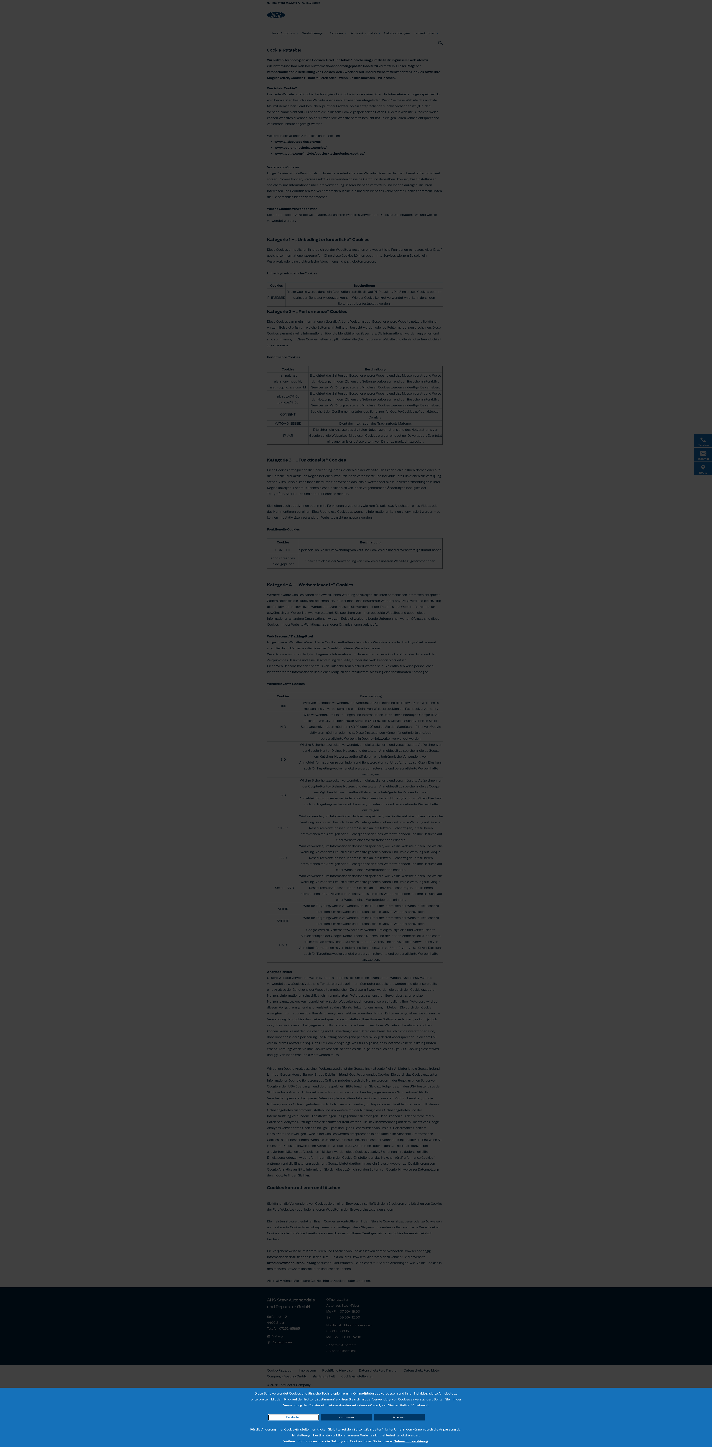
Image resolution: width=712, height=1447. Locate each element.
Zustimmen (346, 1417)
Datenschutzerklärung (411, 1441)
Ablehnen (399, 1417)
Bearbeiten (293, 1417)
